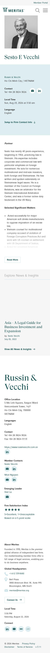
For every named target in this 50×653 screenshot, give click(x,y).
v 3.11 (38, 647)
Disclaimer (9, 647)
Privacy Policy (28, 644)
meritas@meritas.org (19, 590)
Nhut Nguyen (11, 475)
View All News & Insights (18, 349)
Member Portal (41, 3)
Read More (12, 260)
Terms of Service (25, 647)
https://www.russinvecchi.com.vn (21, 447)
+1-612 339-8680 (16, 573)
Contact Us (12, 600)
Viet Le (8, 492)
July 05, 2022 (10, 339)
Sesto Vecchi (14, 336)
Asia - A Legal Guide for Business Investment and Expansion (23, 327)
